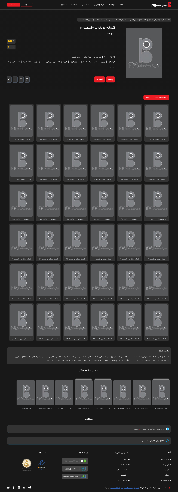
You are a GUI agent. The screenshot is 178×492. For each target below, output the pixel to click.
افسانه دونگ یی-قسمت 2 (129, 140)
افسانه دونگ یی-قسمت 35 (48, 339)
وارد (141, 429)
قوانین (166, 470)
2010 (105, 57)
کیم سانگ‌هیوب (85, 62)
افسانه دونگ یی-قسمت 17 (48, 219)
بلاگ (167, 475)
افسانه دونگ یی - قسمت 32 (129, 339)
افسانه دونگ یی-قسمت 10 (75, 179)
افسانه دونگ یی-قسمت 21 (103, 259)
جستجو (64, 4)
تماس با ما (165, 480)
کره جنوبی (97, 57)
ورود (26, 5)
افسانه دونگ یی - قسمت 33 (102, 339)
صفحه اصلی (164, 459)
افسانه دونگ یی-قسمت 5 (48, 140)
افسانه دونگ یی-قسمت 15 (102, 219)
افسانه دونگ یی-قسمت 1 (156, 140)
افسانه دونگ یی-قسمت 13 (157, 219)
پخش (110, 79)
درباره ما (165, 464)
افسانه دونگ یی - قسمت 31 (156, 339)
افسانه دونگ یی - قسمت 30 (21, 299)
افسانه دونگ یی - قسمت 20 (129, 259)
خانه (121, 4)
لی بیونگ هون (99, 62)
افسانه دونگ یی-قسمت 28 (75, 299)
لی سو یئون (39, 62)
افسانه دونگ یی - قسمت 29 (48, 299)
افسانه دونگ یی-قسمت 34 (75, 339)
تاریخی (112, 66)
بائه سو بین (27, 62)
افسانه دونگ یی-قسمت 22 (75, 259)
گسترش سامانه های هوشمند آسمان (124, 488)
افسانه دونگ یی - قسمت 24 (21, 259)
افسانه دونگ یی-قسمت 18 (21, 219)
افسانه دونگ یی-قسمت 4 (75, 140)
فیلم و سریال (99, 4)
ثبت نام (13, 5)
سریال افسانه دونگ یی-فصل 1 (140, 19)
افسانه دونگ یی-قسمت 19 (156, 259)
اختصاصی (85, 4)
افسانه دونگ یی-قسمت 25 (156, 299)
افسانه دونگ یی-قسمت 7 (156, 179)
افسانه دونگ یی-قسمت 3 (102, 140)
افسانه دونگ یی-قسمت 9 (102, 179)
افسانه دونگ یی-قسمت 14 (130, 219)
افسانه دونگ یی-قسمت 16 (75, 219)
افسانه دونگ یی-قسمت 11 (48, 179)
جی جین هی (51, 62)
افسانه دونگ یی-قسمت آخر (21, 339)
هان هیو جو (62, 62)
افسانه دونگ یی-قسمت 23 (48, 259)
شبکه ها (112, 4)
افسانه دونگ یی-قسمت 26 (129, 299)
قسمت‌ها (99, 79)
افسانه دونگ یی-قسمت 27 (102, 299)
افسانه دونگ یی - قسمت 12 (21, 179)
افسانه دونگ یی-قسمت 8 (129, 179)
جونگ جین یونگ (13, 62)
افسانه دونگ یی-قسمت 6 (21, 140)
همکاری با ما (122, 480)
